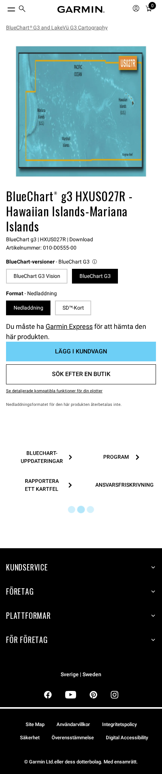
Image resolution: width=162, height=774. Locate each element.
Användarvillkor (73, 724)
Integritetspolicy (119, 724)
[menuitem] (22, 9)
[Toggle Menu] (4, 7)
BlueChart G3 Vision (37, 276)
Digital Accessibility (127, 737)
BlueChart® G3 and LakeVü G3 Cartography (57, 27)
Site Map (35, 724)
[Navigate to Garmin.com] (81, 9)
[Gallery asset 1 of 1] (81, 111)
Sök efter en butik (81, 374)
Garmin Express (69, 326)
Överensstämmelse (73, 737)
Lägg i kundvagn (81, 351)
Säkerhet (30, 737)
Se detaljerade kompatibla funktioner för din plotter (54, 391)
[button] (52, 262)
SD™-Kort (73, 308)
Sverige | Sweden (81, 674)
